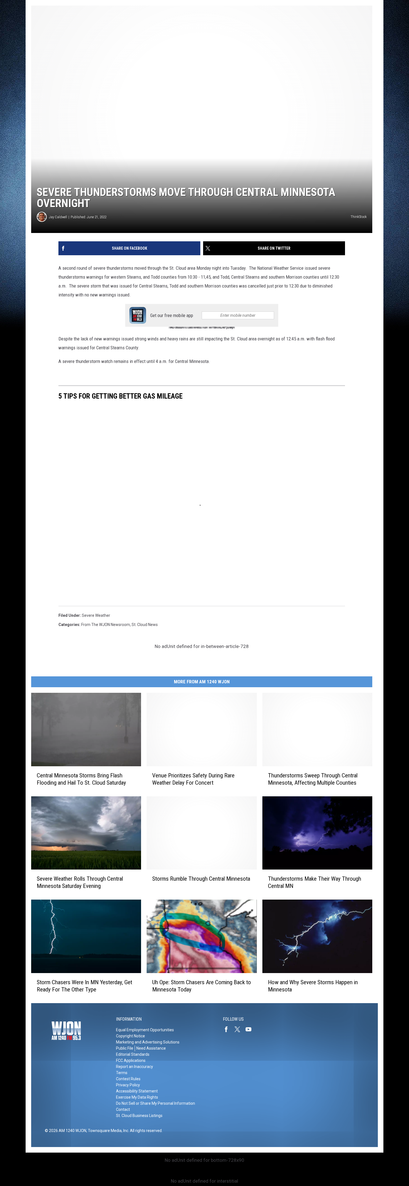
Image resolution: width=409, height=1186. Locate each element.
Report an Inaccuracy (134, 1066)
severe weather (96, 615)
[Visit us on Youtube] (250, 1029)
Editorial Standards (132, 1054)
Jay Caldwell (58, 217)
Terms (121, 1072)
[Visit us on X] (239, 1029)
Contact (123, 1109)
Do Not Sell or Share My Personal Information (155, 1103)
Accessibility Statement (137, 1091)
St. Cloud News (145, 624)
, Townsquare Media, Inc (107, 1130)
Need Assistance (151, 1048)
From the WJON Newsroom (105, 624)
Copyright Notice (130, 1036)
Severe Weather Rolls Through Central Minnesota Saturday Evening (80, 882)
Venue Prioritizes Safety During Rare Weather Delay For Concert (193, 779)
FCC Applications (131, 1060)
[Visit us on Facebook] (228, 1029)
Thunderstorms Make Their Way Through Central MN (314, 882)
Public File (124, 1048)
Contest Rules (128, 1079)
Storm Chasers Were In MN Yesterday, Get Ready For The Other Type (84, 986)
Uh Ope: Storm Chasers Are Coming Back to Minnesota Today (201, 986)
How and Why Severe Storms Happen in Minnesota (313, 986)
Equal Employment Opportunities (145, 1030)
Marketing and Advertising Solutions (147, 1042)
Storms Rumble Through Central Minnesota (201, 878)
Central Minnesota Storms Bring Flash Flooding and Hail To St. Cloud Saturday (81, 779)
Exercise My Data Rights (137, 1097)
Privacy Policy (128, 1085)
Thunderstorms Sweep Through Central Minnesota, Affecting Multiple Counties (313, 779)
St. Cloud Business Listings (139, 1115)
